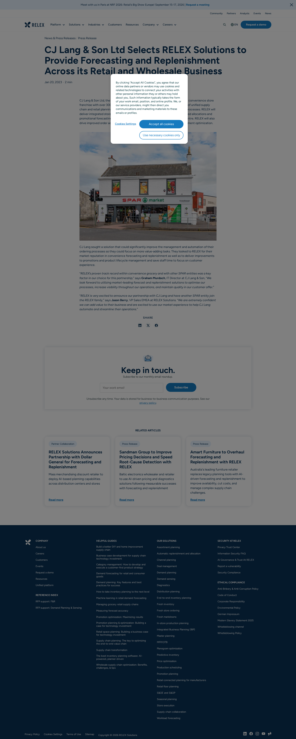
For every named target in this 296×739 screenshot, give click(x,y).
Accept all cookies (161, 124)
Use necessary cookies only (161, 135)
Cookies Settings (125, 123)
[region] (149, 109)
